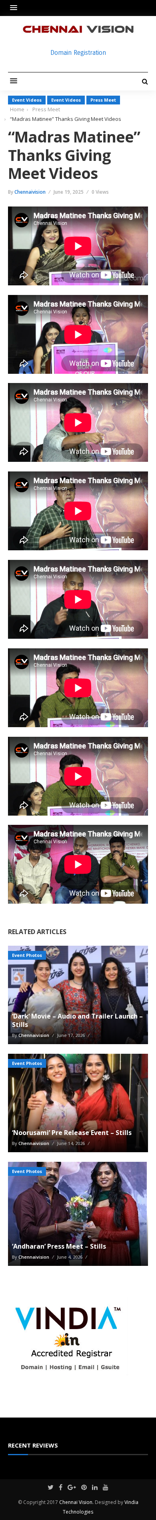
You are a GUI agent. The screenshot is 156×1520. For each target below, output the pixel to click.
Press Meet (103, 100)
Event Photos (27, 955)
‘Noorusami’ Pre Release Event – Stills (72, 1132)
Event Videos (27, 100)
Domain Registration (78, 52)
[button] (15, 8)
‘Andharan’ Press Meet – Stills (59, 1246)
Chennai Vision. (76, 1502)
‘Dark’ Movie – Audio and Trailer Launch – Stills (77, 1020)
